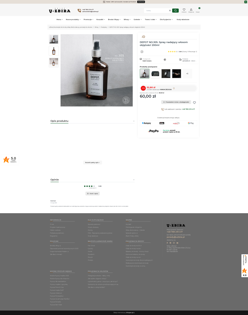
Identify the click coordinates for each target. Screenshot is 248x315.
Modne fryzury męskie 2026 (59, 276)
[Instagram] (174, 243)
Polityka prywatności (57, 233)
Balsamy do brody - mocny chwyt (137, 251)
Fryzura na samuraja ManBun (60, 299)
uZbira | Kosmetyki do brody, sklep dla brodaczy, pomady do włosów (70, 27)
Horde (90, 251)
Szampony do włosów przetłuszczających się (103, 284)
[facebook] (167, 243)
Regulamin (53, 236)
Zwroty (90, 230)
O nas (52, 224)
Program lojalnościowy (57, 227)
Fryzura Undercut (56, 293)
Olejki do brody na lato (133, 248)
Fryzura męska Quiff (56, 290)
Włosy (96, 27)
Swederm (91, 254)
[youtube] (177, 243)
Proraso (90, 260)
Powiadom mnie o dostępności (177, 102)
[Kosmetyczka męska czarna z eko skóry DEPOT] (155, 73)
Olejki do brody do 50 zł (134, 246)
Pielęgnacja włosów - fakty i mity (99, 276)
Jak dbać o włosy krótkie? (96, 287)
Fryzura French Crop (57, 287)
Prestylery (104, 27)
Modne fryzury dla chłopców (59, 278)
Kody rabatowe (93, 236)
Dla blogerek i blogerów (134, 227)
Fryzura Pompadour (56, 296)
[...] (97, 70)
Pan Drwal (91, 246)
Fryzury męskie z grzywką (59, 284)
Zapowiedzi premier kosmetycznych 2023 (64, 248)
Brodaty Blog (54, 246)
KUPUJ (140, 2)
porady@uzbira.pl (176, 237)
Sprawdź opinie (131, 233)
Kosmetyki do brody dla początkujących (139, 260)
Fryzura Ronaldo (55, 302)
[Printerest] (170, 243)
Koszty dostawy (93, 227)
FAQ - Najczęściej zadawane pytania (100, 233)
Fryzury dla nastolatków (58, 281)
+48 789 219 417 (188, 109)
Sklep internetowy (123, 312)
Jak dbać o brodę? (56, 254)
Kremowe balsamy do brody (135, 254)
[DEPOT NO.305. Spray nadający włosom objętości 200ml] (144, 73)
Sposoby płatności (94, 224)
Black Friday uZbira (132, 236)
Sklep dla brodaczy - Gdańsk (135, 230)
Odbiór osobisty (55, 230)
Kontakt (128, 224)
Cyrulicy (90, 248)
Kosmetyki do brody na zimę (135, 266)
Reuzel (90, 257)
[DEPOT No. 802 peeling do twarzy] (166, 73)
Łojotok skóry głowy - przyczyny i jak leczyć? (103, 281)
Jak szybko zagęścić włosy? (97, 278)
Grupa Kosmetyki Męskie (58, 251)
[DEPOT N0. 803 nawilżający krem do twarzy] (176, 73)
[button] (175, 11)
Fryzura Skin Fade (56, 305)
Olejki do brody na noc (133, 257)
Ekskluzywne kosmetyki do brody (137, 263)
